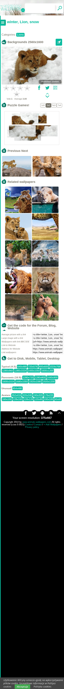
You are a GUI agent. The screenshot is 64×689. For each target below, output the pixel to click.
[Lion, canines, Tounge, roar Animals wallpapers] (18, 293)
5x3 (54, 105)
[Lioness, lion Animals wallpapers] (18, 239)
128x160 (17, 399)
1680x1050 (22, 381)
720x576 (33, 366)
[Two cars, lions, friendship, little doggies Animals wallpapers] (45, 320)
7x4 (59, 105)
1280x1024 (20, 370)
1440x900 (52, 377)
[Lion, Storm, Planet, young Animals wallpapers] (18, 212)
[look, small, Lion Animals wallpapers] (45, 293)
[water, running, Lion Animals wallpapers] (18, 320)
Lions (20, 34)
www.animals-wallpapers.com (36, 422)
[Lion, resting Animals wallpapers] (45, 212)
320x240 (27, 395)
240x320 (38, 395)
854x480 (17, 388)
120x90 (38, 399)
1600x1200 (47, 370)
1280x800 (40, 377)
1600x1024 (8, 381)
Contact (38, 424)
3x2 (48, 105)
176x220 (48, 395)
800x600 (43, 366)
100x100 (48, 399)
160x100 (7, 399)
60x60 (58, 399)
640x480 (22, 366)
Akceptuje (22, 686)
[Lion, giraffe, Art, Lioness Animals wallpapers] (45, 239)
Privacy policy (32, 427)
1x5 (43, 105)
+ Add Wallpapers (52, 424)
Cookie (28, 424)
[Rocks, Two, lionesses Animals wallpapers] (45, 266)
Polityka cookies (42, 686)
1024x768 (55, 366)
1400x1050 (34, 370)
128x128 (28, 399)
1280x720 (28, 377)
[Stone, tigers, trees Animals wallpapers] (18, 266)
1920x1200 (49, 381)
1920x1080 (35, 381)
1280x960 (7, 370)
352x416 (16, 395)
